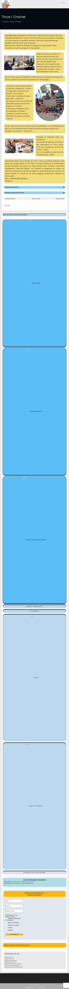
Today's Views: (9, 959)
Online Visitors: (8, 957)
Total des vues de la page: (11, 965)
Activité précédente (10, 198)
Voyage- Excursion (13, 925)
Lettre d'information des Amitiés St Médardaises (21, 883)
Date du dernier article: (10, 967)
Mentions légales (35, 985)
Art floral (10, 930)
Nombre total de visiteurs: (11, 964)
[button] (34, 187)
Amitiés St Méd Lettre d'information (13, 919)
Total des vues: (8, 962)
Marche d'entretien (13, 922)
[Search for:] (66, 3)
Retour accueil (36, 198)
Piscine (10, 927)
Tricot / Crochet (15, 22)
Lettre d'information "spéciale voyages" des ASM (22, 881)
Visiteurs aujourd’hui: (10, 960)
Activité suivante (59, 198)
